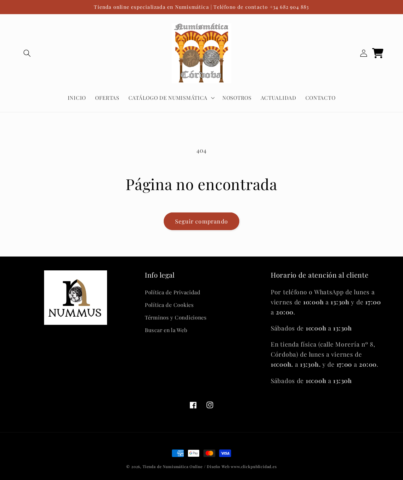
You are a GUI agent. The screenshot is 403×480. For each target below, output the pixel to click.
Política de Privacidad (173, 292)
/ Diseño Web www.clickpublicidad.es (240, 466)
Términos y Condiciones (176, 317)
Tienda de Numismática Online (173, 466)
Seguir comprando (201, 221)
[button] (27, 53)
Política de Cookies (169, 304)
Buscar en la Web (166, 329)
